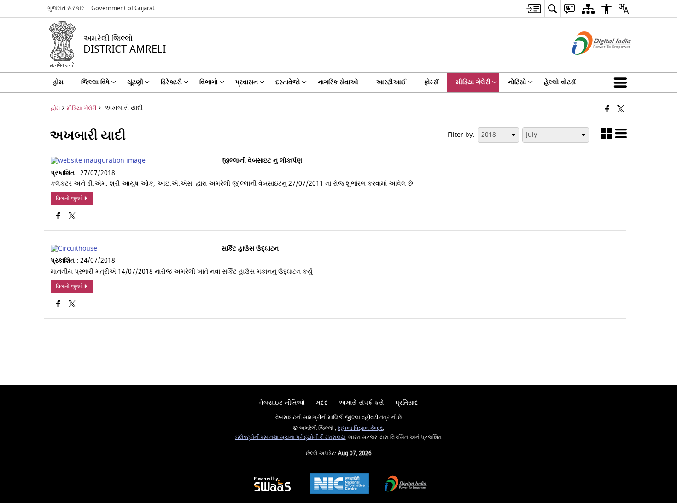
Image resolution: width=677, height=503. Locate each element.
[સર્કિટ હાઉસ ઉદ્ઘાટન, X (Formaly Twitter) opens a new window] (72, 305)
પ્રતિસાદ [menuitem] (406, 403)
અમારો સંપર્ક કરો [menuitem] (361, 403)
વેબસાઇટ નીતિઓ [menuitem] (282, 403)
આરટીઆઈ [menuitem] (391, 82)
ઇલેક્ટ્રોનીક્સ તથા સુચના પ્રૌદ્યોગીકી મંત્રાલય (290, 437)
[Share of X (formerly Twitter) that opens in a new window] (620, 110)
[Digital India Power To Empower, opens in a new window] (406, 485)
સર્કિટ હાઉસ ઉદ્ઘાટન (250, 249)
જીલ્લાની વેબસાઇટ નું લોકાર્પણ (262, 161)
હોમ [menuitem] (58, 82)
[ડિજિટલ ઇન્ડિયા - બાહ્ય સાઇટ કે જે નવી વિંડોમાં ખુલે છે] (590, 63)
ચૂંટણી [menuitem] (135, 82)
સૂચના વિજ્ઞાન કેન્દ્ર (360, 428)
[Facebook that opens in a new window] (607, 110)
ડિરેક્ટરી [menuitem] (171, 82)
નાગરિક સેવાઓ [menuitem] (338, 82)
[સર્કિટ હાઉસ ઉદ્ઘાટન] (74, 248)
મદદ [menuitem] (322, 403)
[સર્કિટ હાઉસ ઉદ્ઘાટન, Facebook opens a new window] (58, 305)
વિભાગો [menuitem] (208, 82)
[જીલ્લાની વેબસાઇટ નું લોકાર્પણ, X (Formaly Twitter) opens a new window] (72, 217)
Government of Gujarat (123, 8)
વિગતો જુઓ (69, 198)
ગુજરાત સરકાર (65, 8)
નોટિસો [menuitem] (517, 82)
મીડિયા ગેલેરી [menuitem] (473, 82)
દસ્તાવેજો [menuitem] (287, 82)
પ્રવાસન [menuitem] (246, 82)
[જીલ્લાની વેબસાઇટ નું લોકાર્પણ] (98, 160)
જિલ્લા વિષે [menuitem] (95, 82)
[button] (622, 82)
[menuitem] (533, 8)
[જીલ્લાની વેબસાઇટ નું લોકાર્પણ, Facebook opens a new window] (58, 217)
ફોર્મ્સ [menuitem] (431, 82)
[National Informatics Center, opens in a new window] (339, 484)
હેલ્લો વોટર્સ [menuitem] (560, 82)
